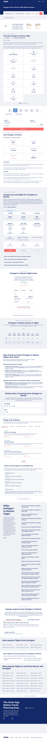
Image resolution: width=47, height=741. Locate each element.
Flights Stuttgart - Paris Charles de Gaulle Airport (27, 680)
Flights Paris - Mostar (35, 691)
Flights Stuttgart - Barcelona (8, 647)
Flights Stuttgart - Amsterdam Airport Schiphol (26, 685)
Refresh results (23, 285)
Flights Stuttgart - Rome (7, 645)
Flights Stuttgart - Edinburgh (8, 685)
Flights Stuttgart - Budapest (36, 645)
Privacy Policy (26, 737)
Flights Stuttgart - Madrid (35, 673)
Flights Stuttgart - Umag (35, 647)
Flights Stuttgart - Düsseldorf (8, 688)
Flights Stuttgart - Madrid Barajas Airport (25, 688)
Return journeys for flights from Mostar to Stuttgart (13, 659)
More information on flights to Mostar (32, 660)
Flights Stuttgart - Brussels (22, 683)
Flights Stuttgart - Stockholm (22, 647)
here (33, 315)
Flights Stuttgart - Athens (35, 688)
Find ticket (13, 144)
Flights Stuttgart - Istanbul (8, 691)
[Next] (41, 110)
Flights (8, 696)
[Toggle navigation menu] (43, 1)
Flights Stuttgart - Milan (7, 678)
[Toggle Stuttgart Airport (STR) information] (42, 633)
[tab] (8, 114)
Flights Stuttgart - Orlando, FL (36, 683)
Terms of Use (18, 737)
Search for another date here (23, 307)
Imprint (12, 737)
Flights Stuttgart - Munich (7, 683)
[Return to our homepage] (5, 1)
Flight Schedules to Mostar (17, 696)
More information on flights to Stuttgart (32, 658)
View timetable (13, 158)
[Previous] (6, 334)
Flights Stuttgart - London (22, 645)
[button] (27, 13)
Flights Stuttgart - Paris (21, 673)
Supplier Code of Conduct (36, 737)
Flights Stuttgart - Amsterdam (36, 678)
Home (4, 696)
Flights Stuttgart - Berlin (7, 675)
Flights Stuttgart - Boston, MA (22, 678)
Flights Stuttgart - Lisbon (35, 680)
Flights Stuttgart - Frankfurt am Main (10, 680)
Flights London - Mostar (21, 691)
